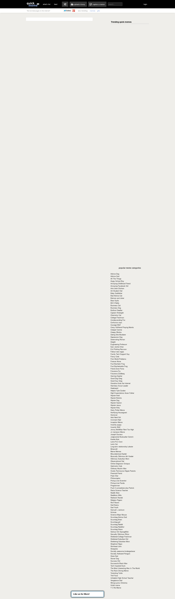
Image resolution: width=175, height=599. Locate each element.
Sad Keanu (115, 505)
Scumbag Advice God (119, 517)
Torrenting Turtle (116, 573)
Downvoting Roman (118, 339)
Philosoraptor (115, 478)
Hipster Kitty (115, 407)
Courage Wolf (116, 325)
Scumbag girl (115, 522)
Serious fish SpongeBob (119, 531)
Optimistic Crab (116, 466)
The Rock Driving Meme (119, 570)
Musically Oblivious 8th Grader (122, 456)
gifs (98, 10)
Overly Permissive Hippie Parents (123, 471)
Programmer (115, 485)
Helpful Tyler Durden (118, 390)
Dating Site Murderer (118, 334)
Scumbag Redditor (117, 527)
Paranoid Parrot (116, 473)
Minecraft (114, 449)
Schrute (113, 512)
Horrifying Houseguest (119, 412)
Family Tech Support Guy (120, 354)
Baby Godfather (116, 293)
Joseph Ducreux (117, 434)
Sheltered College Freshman (121, 536)
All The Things (116, 278)
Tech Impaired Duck (118, 566)
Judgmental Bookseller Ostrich (122, 437)
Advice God (115, 276)
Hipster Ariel (115, 395)
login (145, 4)
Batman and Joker (117, 298)
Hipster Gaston (116, 403)
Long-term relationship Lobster (122, 446)
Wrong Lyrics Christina (119, 583)
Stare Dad (114, 556)
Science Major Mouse (119, 514)
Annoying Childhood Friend (120, 283)
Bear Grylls (115, 300)
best (55, 4)
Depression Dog (116, 337)
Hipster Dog (115, 400)
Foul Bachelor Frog (118, 364)
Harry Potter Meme (118, 410)
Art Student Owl (116, 291)
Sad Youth (114, 507)
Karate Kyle (115, 439)
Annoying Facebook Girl (119, 286)
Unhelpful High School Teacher (122, 578)
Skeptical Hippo (116, 544)
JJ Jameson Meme (118, 432)
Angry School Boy (117, 281)
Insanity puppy (116, 424)
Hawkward (114, 388)
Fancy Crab (115, 356)
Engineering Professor (119, 344)
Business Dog (116, 308)
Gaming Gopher (116, 376)
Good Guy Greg (116, 381)
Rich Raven (115, 502)
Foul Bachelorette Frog (119, 366)
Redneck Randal (117, 497)
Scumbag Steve (116, 529)
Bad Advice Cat (116, 295)
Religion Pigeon (116, 500)
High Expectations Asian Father (122, 393)
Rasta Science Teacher (119, 490)
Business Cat (116, 305)
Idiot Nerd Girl (116, 417)
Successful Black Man (119, 563)
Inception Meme (116, 422)
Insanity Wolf (115, 427)
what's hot (46, 4)
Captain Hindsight (117, 312)
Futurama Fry (116, 371)
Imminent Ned (116, 420)
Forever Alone (116, 361)
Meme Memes (116, 451)
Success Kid (115, 561)
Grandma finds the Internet (120, 383)
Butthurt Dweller (116, 310)
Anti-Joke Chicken (117, 288)
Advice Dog (115, 274)
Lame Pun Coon (116, 441)
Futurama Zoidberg (118, 373)
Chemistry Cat (116, 315)
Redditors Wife (116, 495)
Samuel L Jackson (117, 510)
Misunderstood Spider (119, 454)
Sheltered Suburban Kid (119, 539)
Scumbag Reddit (117, 524)
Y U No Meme (116, 587)
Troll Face (114, 575)
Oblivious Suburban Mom (120, 458)
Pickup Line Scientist (118, 480)
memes (92, 10)
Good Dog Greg (116, 378)
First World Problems (118, 359)
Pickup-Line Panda (118, 483)
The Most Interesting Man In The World (125, 568)
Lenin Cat (114, 444)
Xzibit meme (115, 585)
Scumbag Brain (116, 519)
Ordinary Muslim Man (118, 468)
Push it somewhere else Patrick (122, 488)
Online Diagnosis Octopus (120, 463)
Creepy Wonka (116, 332)
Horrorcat (114, 415)
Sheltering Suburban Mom (120, 541)
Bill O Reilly (115, 303)
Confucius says (116, 322)
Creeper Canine (116, 330)
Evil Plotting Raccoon (119, 349)
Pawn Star (114, 476)
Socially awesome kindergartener (123, 551)
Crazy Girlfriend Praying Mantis (122, 327)
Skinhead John (116, 546)
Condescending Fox (118, 320)
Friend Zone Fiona (117, 368)
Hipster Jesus (116, 405)
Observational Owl (117, 461)
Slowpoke (114, 549)
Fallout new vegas (117, 351)
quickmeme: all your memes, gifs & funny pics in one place (33, 4)
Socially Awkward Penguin (120, 553)
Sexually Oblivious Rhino (120, 534)
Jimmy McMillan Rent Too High (122, 429)
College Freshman (117, 317)
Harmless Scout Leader (119, 385)
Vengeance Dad (116, 580)
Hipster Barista (116, 398)
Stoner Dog (115, 558)
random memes (65, 4)
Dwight (113, 342)
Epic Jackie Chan (117, 347)
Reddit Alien (115, 493)
